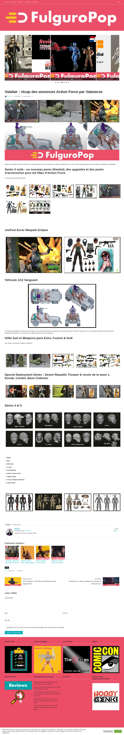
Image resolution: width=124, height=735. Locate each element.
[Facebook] (115, 531)
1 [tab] (55, 82)
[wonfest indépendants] (27, 57)
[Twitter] (117, 531)
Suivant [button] (117, 57)
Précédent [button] (7, 57)
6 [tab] (66, 82)
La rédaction (27, 2)
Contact (20, 2)
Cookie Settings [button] (108, 731)
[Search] (118, 2)
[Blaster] (9, 532)
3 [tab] (59, 82)
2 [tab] (57, 82)
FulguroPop (27, 530)
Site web (7, 620)
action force (11, 570)
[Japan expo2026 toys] (73, 57)
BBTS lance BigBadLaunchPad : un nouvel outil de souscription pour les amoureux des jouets (47, 693)
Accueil (7, 2)
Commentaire (9, 598)
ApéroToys (35, 2)
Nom (7, 613)
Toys (7, 567)
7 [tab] (68, 82)
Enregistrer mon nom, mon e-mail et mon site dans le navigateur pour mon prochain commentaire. (35, 627)
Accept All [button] (118, 731)
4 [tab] (62, 82)
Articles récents (17, 524)
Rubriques (13, 2)
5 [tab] (64, 82)
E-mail (65, 613)
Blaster (9, 96)
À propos (8, 524)
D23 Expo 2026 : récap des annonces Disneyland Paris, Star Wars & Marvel (45, 700)
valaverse (20, 570)
